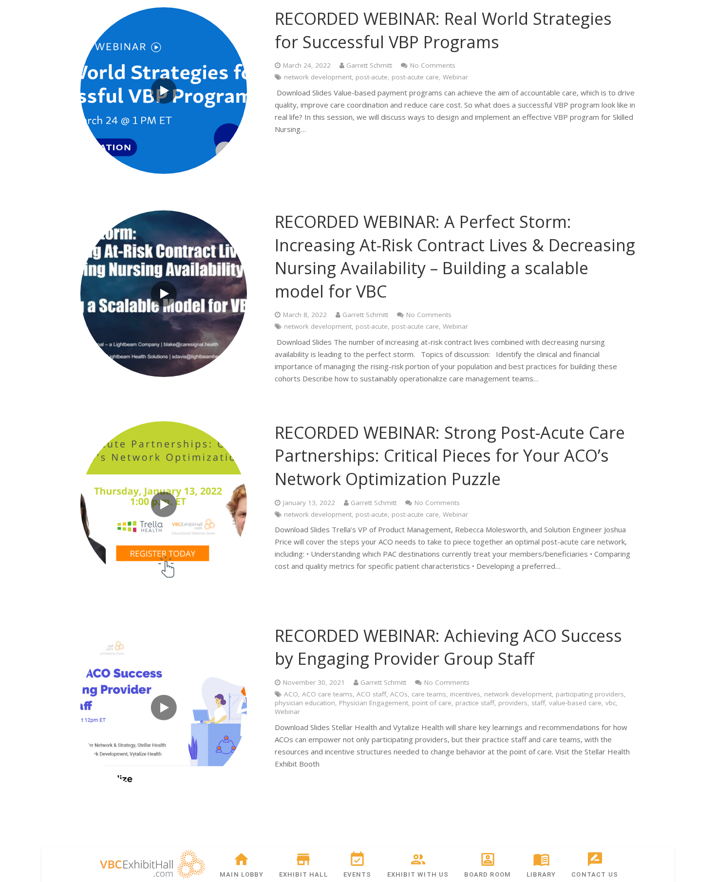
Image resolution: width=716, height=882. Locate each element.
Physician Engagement (373, 702)
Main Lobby (242, 874)
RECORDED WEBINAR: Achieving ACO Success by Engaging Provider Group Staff (448, 647)
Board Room (487, 874)
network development (318, 77)
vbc (610, 702)
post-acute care (415, 77)
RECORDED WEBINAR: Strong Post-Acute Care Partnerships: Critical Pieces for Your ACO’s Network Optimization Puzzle (450, 455)
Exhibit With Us (418, 874)
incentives (465, 694)
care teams (429, 694)
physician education (305, 702)
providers (513, 702)
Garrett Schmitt (369, 65)
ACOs (399, 694)
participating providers (590, 694)
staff (538, 702)
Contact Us (594, 874)
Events (357, 874)
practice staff (474, 702)
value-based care (575, 702)
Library (541, 874)
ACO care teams (327, 694)
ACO (291, 694)
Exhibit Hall (303, 874)
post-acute (372, 77)
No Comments (432, 65)
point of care (432, 702)
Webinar (455, 77)
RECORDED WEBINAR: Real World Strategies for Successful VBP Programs (443, 30)
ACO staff (371, 694)
